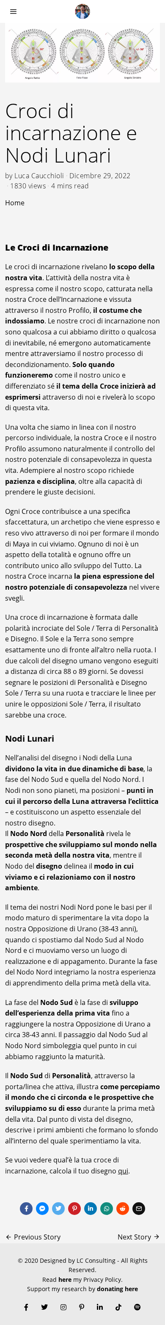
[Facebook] (26, 1208)
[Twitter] (58, 1208)
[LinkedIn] (100, 1307)
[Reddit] (122, 1208)
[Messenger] (42, 1208)
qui (123, 1171)
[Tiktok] (118, 1307)
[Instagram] (63, 1307)
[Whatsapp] (106, 1208)
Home (15, 202)
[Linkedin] (90, 1208)
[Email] (138, 1208)
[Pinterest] (74, 1208)
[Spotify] (137, 1307)
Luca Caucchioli (39, 175)
